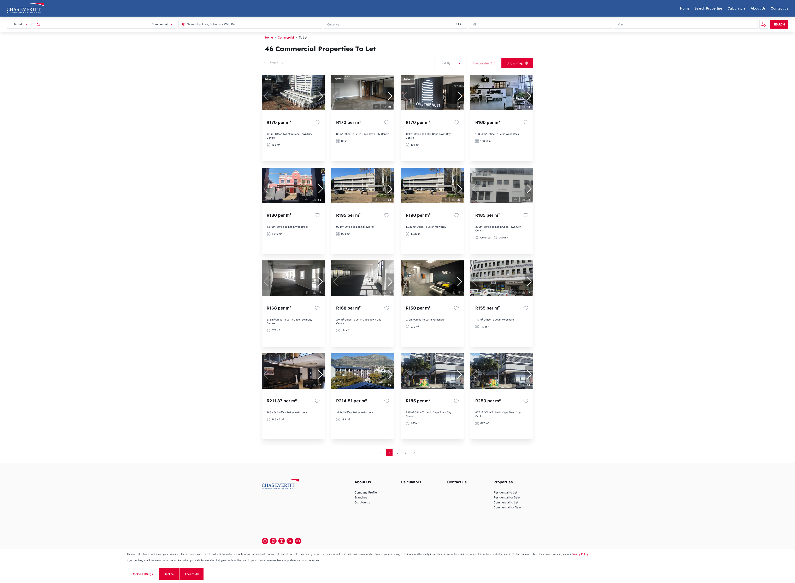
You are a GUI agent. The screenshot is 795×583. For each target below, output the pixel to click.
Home (269, 37)
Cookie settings (142, 574)
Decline (169, 574)
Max (621, 24)
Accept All (191, 574)
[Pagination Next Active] (282, 62)
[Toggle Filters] (763, 24)
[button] (320, 96)
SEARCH (779, 24)
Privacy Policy (580, 554)
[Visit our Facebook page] (265, 541)
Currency (333, 24)
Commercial (286, 37)
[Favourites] (317, 122)
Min (474, 24)
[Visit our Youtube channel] (298, 541)
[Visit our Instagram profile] (281, 541)
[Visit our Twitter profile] (290, 541)
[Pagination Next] (414, 452)
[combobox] (209, 24)
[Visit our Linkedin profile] (273, 541)
